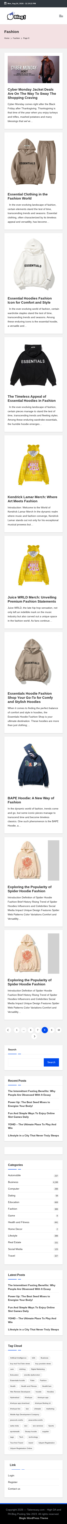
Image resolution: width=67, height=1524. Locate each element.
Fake (32, 1380)
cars (12, 1369)
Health (13, 1386)
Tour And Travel (16, 1443)
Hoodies (50, 1392)
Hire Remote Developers (20, 1392)
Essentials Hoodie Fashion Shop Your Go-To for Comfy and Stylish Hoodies (30, 698)
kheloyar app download (19, 1403)
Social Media (15, 1249)
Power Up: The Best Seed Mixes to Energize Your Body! (29, 1104)
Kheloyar (28, 1397)
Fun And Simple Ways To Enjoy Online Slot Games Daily (31, 1115)
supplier (45, 1431)
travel (31, 1443)
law (27, 1409)
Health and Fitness (18, 1222)
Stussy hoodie (31, 1431)
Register (13, 1482)
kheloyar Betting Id (43, 1403)
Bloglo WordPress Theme (33, 1518)
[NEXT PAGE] (34, 1036)
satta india (14, 1426)
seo (25, 1426)
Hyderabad (14, 1397)
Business (13, 1182)
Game (11, 1215)
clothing (22, 1369)
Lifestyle (12, 1235)
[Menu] (61, 16)
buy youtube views (43, 1364)
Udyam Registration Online (21, 1448)
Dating (11, 1195)
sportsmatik (14, 1431)
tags (12, 1437)
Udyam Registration (47, 1443)
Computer (13, 1188)
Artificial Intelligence (18, 1358)
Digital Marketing (38, 1369)
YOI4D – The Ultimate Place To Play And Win (32, 1126)
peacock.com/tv (16, 1420)
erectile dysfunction (32, 1375)
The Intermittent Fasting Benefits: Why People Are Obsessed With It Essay (31, 1093)
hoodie (38, 1392)
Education (13, 1202)
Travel (11, 1255)
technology (33, 1437)
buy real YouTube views (20, 1364)
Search (12, 1049)
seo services (38, 1426)
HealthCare (46, 1386)
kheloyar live (15, 1409)
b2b (33, 1358)
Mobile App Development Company (24, 1414)
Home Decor (15, 1229)
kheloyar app (43, 1397)
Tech (21, 1437)
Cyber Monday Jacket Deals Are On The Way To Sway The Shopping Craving (32, 94)
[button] (8, 1030)
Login (11, 1475)
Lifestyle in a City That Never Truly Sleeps (33, 1135)
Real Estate (14, 1242)
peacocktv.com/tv (36, 1420)
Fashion (12, 1208)
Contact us (14, 1488)
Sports (51, 1426)
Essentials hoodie (17, 1380)
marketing (50, 1409)
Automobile (14, 1175)
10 (59, 1030)
